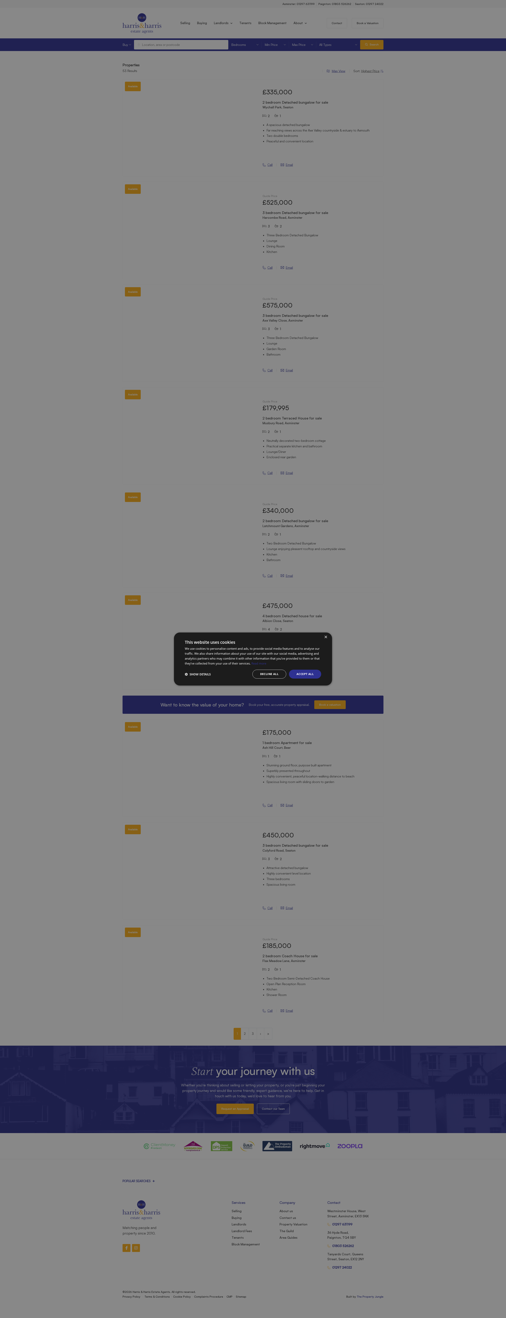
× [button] (325, 637)
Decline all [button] (269, 674)
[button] (198, 674)
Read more (258, 663)
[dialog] (253, 659)
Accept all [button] (305, 674)
